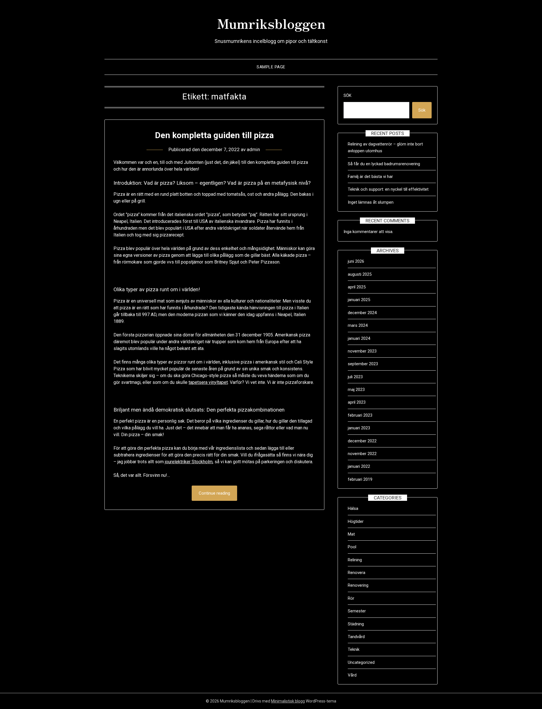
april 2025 (357, 287)
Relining (355, 559)
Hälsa (353, 508)
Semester (357, 611)
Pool (352, 546)
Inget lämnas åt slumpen (371, 202)
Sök (347, 95)
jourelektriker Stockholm (189, 461)
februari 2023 (360, 415)
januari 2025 (359, 299)
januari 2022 (359, 466)
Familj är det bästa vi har (371, 176)
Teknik (353, 649)
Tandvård (356, 636)
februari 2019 (360, 479)
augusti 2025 (359, 274)
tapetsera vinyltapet (208, 382)
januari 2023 (359, 427)
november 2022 (362, 453)
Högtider (356, 521)
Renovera (356, 572)
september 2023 (363, 363)
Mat (351, 534)
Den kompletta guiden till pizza (214, 135)
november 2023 (362, 351)
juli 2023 (355, 376)
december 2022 (362, 440)
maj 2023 (356, 389)
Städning (356, 624)
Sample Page (271, 66)
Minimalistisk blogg (288, 701)
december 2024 (362, 312)
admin (253, 149)
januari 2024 (359, 338)
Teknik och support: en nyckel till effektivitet (388, 189)
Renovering (358, 585)
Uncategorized (361, 662)
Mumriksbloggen (271, 23)
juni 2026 (356, 261)
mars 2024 (358, 325)
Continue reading (214, 493)
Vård (352, 675)
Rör (351, 598)
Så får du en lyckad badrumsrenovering (384, 163)
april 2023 (357, 402)
